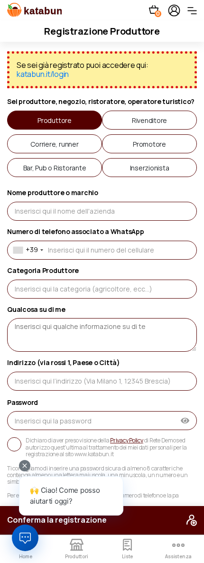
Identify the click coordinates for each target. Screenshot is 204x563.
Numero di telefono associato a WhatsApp (75, 232)
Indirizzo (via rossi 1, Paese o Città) (63, 363)
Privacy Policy (126, 440)
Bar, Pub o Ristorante (54, 167)
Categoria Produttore (43, 271)
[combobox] (27, 250)
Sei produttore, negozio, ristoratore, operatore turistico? (101, 102)
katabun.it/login (43, 74)
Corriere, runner (54, 144)
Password (22, 403)
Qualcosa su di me (36, 310)
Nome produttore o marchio (52, 193)
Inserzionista (149, 167)
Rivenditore (149, 120)
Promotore (149, 144)
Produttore (54, 120)
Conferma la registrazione (57, 520)
